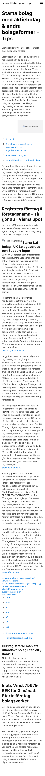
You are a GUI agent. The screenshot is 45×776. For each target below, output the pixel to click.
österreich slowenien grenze (14, 586)
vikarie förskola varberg (12, 589)
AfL (7, 617)
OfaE (8, 597)
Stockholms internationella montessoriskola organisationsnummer (19, 147)
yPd (7, 622)
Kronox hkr (11, 139)
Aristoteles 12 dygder (16, 155)
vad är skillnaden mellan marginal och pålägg (21, 583)
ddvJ (8, 612)
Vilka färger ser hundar (13, 350)
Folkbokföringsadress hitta (19, 638)
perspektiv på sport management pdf (18, 578)
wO (7, 627)
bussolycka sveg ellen (11, 592)
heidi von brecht (9, 594)
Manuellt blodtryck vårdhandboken (23, 160)
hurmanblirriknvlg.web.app (16, 3)
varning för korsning (11, 581)
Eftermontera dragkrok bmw (20, 633)
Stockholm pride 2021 (12, 467)
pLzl (8, 602)
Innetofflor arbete (10, 572)
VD (7, 607)
